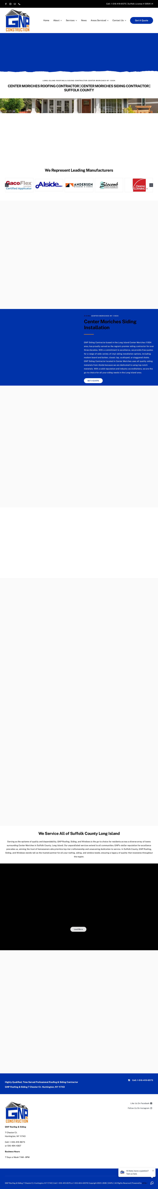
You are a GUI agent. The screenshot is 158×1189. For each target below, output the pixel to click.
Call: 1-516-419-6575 (116, 4)
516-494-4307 (14, 1146)
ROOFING (60, 80)
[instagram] (10, 4)
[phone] (19, 4)
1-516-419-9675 (17, 1142)
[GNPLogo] (17, 10)
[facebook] (6, 4)
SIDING (70, 80)
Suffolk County (131, 849)
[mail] (15, 4)
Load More (78, 929)
